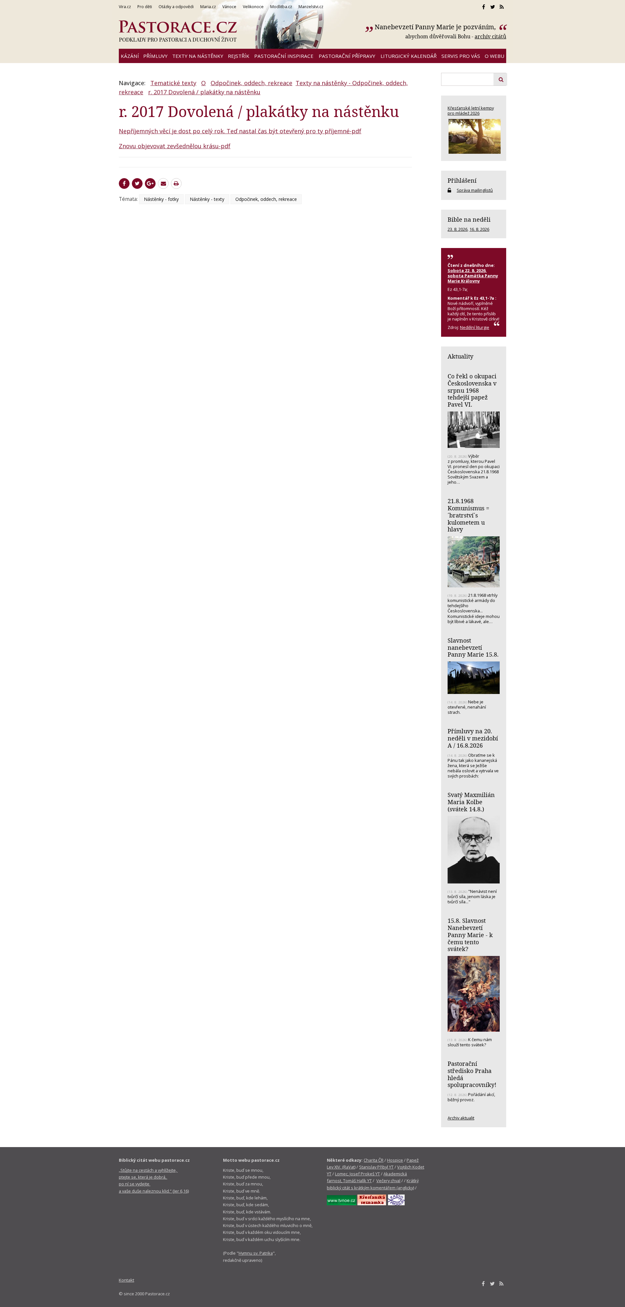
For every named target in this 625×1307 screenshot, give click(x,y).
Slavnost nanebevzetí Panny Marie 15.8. (473, 647)
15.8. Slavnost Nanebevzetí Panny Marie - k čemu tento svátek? (470, 935)
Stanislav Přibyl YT (376, 1167)
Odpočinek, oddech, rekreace (251, 83)
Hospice (395, 1160)
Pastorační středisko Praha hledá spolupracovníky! (472, 1074)
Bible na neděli (469, 219)
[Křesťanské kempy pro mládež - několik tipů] (474, 136)
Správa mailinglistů (475, 190)
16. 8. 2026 (479, 229)
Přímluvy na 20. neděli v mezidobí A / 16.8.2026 (473, 738)
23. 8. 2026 (457, 229)
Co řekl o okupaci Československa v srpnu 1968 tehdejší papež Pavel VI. (472, 390)
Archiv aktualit (461, 1118)
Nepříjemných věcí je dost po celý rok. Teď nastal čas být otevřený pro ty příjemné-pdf (240, 131)
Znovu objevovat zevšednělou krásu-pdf (174, 146)
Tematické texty (173, 83)
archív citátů (490, 36)
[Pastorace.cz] (178, 31)
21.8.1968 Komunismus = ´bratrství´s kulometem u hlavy (468, 515)
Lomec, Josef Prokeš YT (357, 1174)
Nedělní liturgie (474, 327)
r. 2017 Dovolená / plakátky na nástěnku (204, 92)
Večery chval (388, 1180)
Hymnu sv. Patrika (256, 1253)
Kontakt (126, 1280)
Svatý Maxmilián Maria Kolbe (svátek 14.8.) (471, 802)
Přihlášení (462, 180)
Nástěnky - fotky (161, 199)
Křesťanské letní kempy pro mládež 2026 (471, 110)
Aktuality (460, 356)
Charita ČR (373, 1160)
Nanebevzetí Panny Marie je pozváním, (436, 26)
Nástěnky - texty (207, 199)
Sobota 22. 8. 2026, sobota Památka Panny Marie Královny (473, 276)
